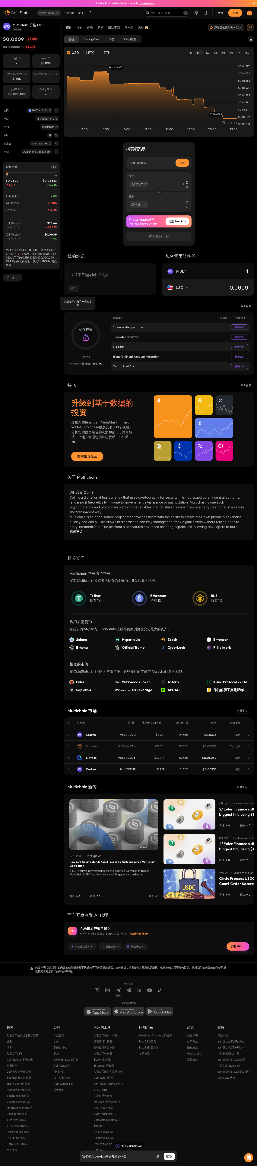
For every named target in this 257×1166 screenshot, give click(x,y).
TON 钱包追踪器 (17, 1119)
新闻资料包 (60, 1047)
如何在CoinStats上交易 (231, 1059)
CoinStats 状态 (226, 1077)
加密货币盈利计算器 (105, 1035)
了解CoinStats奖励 (228, 1065)
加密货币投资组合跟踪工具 (22, 1035)
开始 (235, 12)
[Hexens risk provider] (86, 364)
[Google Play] (159, 1011)
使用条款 (192, 1041)
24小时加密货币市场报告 (108, 1083)
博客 (9, 1047)
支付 (131, 176)
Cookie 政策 (194, 1053)
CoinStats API (62, 1065)
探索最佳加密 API (138, 933)
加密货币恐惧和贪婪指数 (108, 1071)
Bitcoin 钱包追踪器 (18, 1131)
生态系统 (12, 1150)
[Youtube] (149, 992)
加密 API (236, 946)
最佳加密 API (113, 946)
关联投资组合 (87, 456)
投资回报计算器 (103, 1041)
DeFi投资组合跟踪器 (19, 1071)
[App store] (97, 1011)
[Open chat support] (248, 1157)
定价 (56, 1041)
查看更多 (246, 306)
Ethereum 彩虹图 (104, 1065)
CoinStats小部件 (103, 1077)
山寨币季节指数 (103, 1095)
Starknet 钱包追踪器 (19, 1077)
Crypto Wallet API (104, 1131)
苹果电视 (144, 1053)
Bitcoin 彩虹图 (102, 1059)
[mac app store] (128, 1011)
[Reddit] (129, 992)
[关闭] (251, 3)
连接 (182, 162)
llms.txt (98, 1125)
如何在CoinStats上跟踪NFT (233, 1071)
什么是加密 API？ (84, 946)
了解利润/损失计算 (228, 1053)
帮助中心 (222, 1035)
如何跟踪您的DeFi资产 (230, 1047)
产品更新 (59, 1035)
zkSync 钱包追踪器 (18, 1083)
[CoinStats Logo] (17, 12)
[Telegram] (49, 135)
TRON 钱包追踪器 (17, 1125)
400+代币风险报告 (105, 1113)
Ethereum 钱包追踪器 (19, 1107)
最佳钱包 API (138, 946)
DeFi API (99, 1150)
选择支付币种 (159, 236)
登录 (220, 12)
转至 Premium (177, 221)
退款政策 (192, 1059)
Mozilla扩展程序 (148, 1047)
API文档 (58, 1071)
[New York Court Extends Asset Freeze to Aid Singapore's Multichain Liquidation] (113, 824)
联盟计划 (12, 1065)
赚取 (9, 1041)
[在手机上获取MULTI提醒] (250, 27)
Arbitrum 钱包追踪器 (19, 1089)
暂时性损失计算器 (104, 1047)
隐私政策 (192, 1047)
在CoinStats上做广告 (66, 1059)
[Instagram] (107, 992)
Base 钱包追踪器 (17, 1113)
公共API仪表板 (62, 1077)
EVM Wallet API (103, 1143)
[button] (49, 110)
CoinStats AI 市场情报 (20, 1059)
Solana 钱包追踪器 (18, 1095)
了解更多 (86, 356)
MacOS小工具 (147, 1041)
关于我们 (59, 1089)
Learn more (146, 3)
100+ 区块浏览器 (104, 1107)
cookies (100, 1156)
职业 (56, 1053)
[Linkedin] (139, 992)
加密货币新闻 (15, 1053)
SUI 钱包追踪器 (16, 1137)
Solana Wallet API (104, 1137)
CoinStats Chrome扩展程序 (155, 1035)
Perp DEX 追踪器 (17, 1143)
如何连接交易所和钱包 (230, 1041)
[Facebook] (159, 992)
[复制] (49, 110)
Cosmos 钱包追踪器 (19, 1101)
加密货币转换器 (103, 1053)
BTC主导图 (100, 1089)
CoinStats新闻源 (63, 1083)
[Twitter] (56, 135)
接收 (131, 196)
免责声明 (192, 1035)
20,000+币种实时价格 (107, 1101)
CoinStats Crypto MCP (107, 1119)
